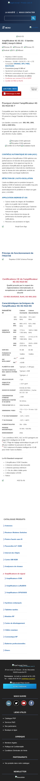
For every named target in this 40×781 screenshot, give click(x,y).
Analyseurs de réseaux (14, 566)
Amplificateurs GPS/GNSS (16, 592)
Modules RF (9, 616)
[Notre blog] (34, 27)
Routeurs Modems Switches (16, 532)
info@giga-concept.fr (28, 678)
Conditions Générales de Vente (16, 750)
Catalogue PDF (10, 718)
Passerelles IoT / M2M (13, 546)
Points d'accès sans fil (13, 539)
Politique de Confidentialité (14, 747)
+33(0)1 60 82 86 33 (14, 678)
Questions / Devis (10, 89)
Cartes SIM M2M (11, 560)
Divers (7, 650)
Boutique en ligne (11, 730)
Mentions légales (11, 743)
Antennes (8, 526)
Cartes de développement (15, 623)
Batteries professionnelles (15, 643)
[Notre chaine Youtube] (23, 703)
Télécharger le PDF (13, 93)
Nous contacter (27, 12)
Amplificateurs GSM (14, 578)
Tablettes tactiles (11, 610)
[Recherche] (33, 18)
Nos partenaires (10, 726)
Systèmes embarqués (13, 603)
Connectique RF (11, 637)
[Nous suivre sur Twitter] (16, 703)
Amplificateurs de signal (15, 574)
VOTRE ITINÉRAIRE (20, 686)
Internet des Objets (12, 553)
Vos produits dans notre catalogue (17, 763)
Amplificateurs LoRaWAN (16, 586)
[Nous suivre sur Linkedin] (8, 703)
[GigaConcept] (20, 2)
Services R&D (10, 722)
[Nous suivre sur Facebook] (31, 703)
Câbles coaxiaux (11, 630)
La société (10, 12)
